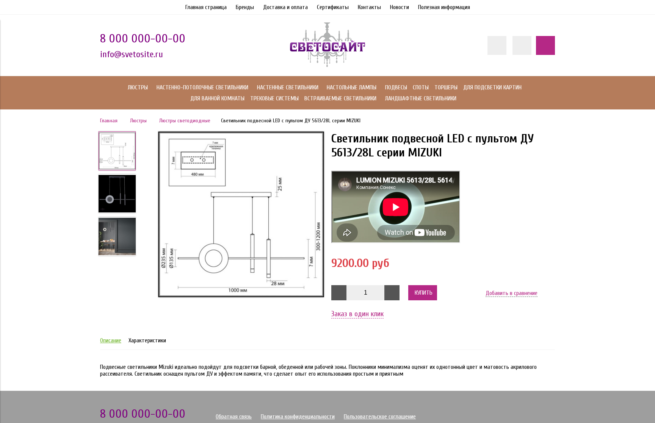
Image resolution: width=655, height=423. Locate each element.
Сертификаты (333, 7)
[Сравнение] (521, 45)
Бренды (245, 7)
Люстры (138, 120)
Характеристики (147, 340)
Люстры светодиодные (184, 120)
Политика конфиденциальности (298, 416)
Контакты (369, 7)
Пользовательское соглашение (380, 416)
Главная (109, 120)
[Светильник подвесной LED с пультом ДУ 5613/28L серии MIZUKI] (241, 215)
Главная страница (206, 7)
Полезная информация (444, 7)
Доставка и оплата (285, 7)
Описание (110, 340)
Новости (399, 7)
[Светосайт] (327, 65)
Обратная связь (234, 416)
